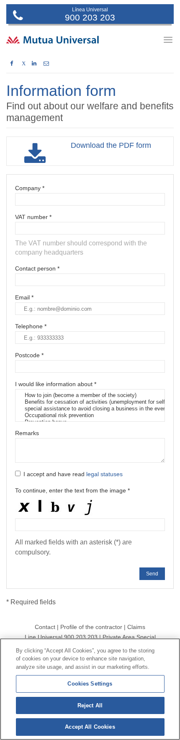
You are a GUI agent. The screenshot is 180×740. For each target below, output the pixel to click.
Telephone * (30, 326)
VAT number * (33, 217)
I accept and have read (73, 474)
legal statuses (104, 474)
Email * (24, 297)
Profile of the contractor (91, 627)
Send (152, 574)
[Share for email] (46, 64)
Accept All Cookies (90, 727)
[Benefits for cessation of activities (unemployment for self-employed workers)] (90, 402)
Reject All (90, 705)
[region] (90, 689)
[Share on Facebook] (11, 64)
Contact (45, 627)
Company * (29, 188)
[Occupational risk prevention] (90, 415)
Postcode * (29, 355)
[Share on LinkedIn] (34, 64)
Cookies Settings (89, 684)
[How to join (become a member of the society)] (90, 395)
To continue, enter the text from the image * (72, 490)
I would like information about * (55, 384)
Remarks (27, 433)
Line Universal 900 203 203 (61, 637)
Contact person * (37, 268)
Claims (136, 627)
